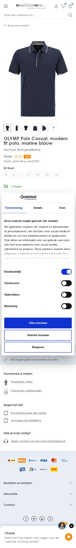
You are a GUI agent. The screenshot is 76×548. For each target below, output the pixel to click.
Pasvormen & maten (18, 374)
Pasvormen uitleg (21, 381)
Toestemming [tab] (13, 207)
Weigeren (38, 347)
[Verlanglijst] (61, 6)
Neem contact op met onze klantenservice (38, 441)
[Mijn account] (54, 6)
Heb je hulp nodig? (17, 433)
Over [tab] (62, 207)
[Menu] (6, 6)
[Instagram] (50, 518)
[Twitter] (34, 518)
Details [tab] (38, 207)
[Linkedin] (42, 518)
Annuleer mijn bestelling (26, 420)
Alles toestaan (38, 322)
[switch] (66, 283)
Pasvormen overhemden (26, 390)
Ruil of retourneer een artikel (28, 412)
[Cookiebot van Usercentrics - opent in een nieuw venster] (20, 197)
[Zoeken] (70, 15)
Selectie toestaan (38, 335)
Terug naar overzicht (18, 25)
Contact (9, 504)
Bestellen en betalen (18, 483)
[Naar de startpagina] (31, 6)
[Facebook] (25, 518)
